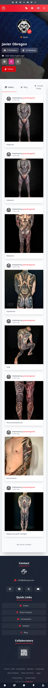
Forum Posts (39, 87)
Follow (10, 69)
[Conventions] (24, 685)
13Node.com (29, 682)
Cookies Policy (30, 678)
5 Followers (12, 50)
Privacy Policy (17, 678)
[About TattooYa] (43, 685)
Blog (25, 87)
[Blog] (13, 2)
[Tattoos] (14, 685)
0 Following (31, 50)
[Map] (33, 685)
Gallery (11, 87)
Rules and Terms (27, 673)
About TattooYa (13, 673)
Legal (39, 673)
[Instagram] (24, 2)
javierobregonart (28, 98)
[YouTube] (28, 2)
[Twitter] (35, 2)
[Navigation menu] (44, 8)
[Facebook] (31, 2)
